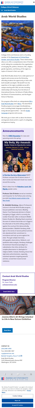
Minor (19, 104)
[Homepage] (17, 379)
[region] (17, 395)
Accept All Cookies (17, 405)
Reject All (17, 400)
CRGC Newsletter (14, 136)
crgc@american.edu (7, 353)
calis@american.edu (9, 285)
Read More (7, 330)
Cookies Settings (17, 396)
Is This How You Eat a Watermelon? (14, 175)
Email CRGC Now (8, 291)
